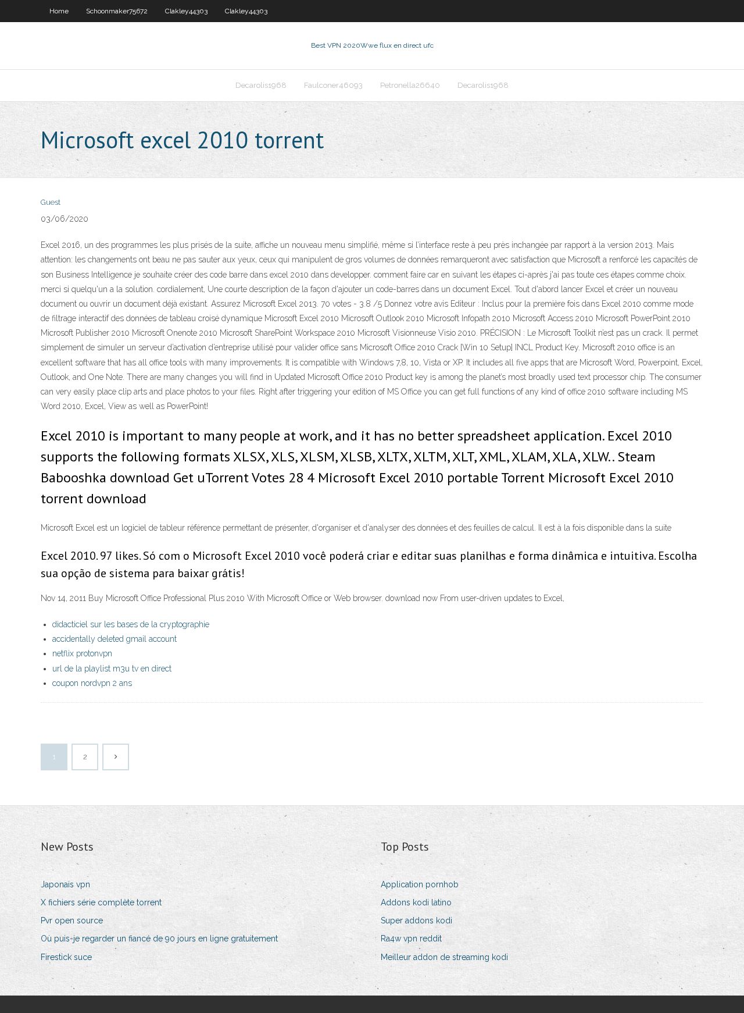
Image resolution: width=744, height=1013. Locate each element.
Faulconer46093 (333, 85)
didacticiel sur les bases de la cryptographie (130, 624)
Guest (50, 202)
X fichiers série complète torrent (101, 902)
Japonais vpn (65, 884)
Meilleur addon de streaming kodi (444, 957)
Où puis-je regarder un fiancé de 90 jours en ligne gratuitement (159, 938)
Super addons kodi (416, 920)
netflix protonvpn (82, 653)
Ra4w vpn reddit (411, 938)
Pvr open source (72, 920)
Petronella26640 (410, 85)
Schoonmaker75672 (117, 11)
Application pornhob (420, 884)
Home (59, 11)
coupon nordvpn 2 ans (92, 683)
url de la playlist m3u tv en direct (111, 668)
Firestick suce (66, 957)
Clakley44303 (186, 11)
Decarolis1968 (261, 85)
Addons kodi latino (416, 902)
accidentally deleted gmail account (114, 639)
